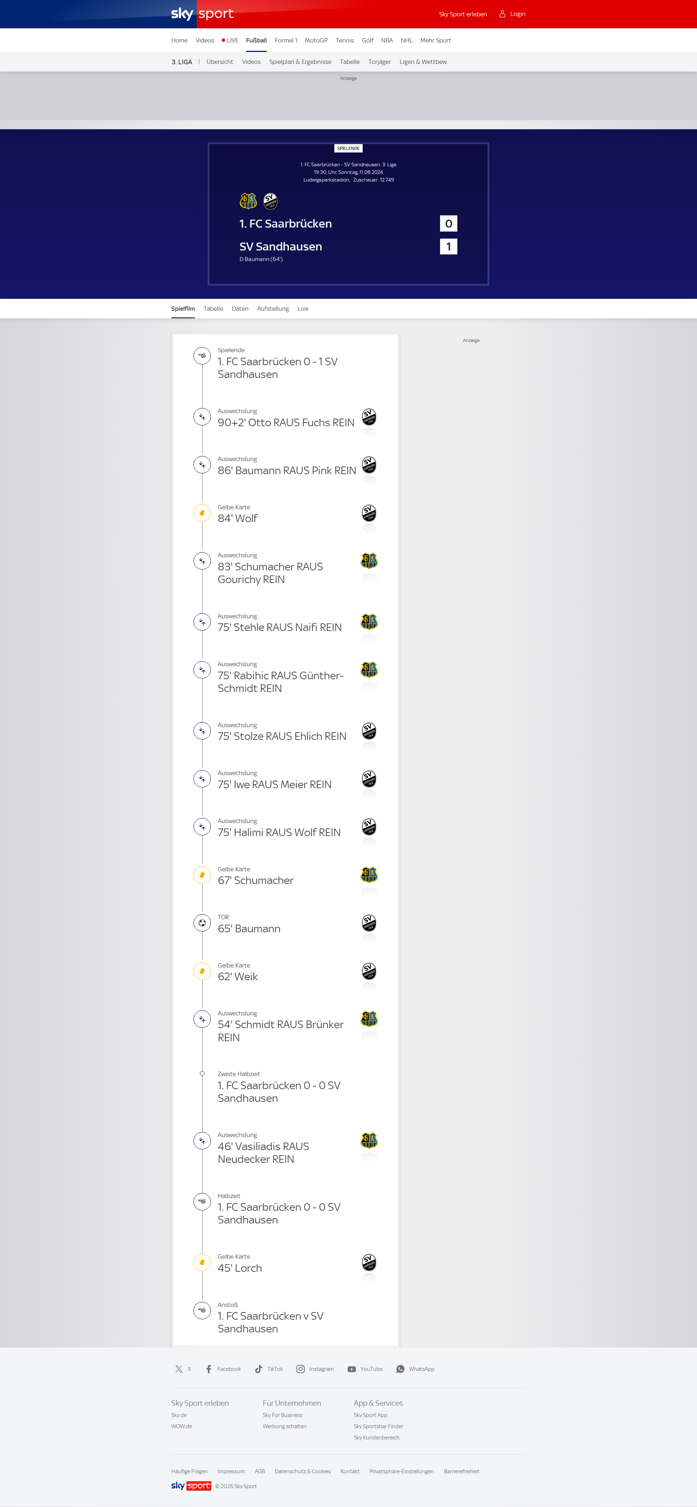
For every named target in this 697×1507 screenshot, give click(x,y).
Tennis (345, 40)
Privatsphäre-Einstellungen (402, 1471)
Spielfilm (183, 308)
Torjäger (379, 61)
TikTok (275, 1369)
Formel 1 (286, 40)
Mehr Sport (435, 40)
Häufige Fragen (189, 1471)
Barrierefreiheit (462, 1471)
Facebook (229, 1369)
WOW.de (181, 1426)
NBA (387, 40)
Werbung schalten (285, 1426)
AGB (260, 1471)
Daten (240, 308)
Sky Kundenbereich (377, 1437)
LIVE (233, 40)
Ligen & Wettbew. (424, 61)
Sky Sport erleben (463, 14)
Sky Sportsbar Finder (378, 1426)
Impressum (231, 1471)
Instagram (321, 1369)
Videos (205, 40)
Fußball (256, 40)
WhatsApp (422, 1369)
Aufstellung (273, 308)
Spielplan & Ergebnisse (300, 61)
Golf (368, 40)
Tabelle (350, 61)
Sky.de (179, 1415)
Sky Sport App (370, 1415)
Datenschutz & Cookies (303, 1471)
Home (179, 40)
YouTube (371, 1369)
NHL (407, 40)
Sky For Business (282, 1415)
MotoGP (316, 40)
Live (303, 308)
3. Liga (182, 62)
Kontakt (350, 1471)
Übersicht (220, 61)
